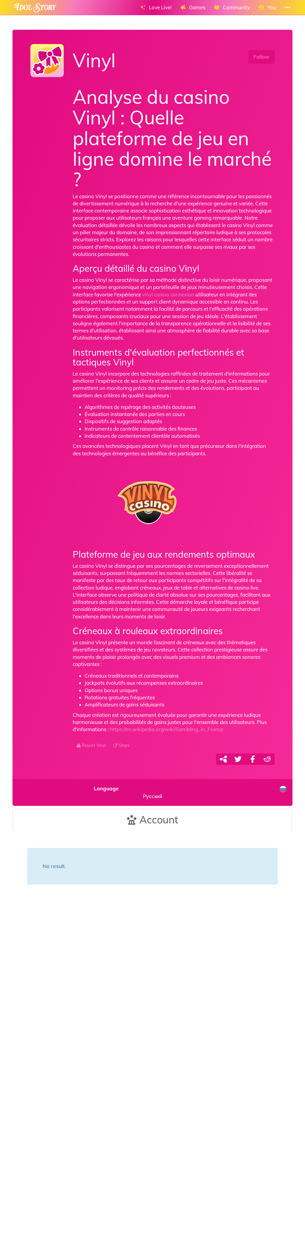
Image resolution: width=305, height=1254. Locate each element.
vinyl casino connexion (168, 294)
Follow (261, 56)
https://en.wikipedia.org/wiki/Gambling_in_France (166, 729)
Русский (128, 792)
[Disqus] (152, 994)
